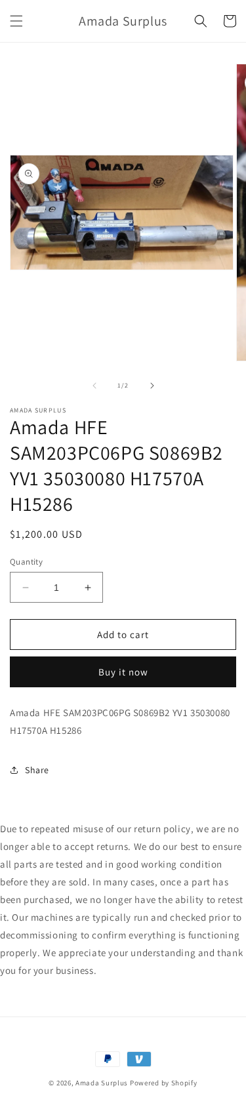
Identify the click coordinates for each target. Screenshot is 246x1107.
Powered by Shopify (163, 1082)
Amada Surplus (101, 1082)
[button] (16, 21)
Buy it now (123, 672)
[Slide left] (94, 385)
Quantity (26, 561)
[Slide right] (152, 385)
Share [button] (37, 770)
